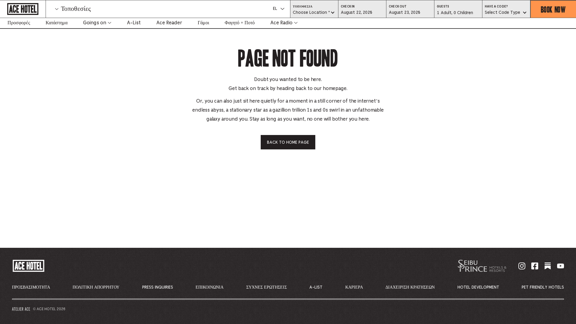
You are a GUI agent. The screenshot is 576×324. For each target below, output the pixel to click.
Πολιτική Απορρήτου (96, 287)
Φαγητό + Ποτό (240, 22)
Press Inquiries (157, 287)
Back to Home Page (288, 142)
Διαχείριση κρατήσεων (410, 287)
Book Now (553, 9)
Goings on (94, 22)
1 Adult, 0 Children (454, 14)
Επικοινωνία (210, 287)
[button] (362, 12)
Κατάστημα (57, 22)
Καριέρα (354, 287)
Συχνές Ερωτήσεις (266, 287)
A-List (134, 22)
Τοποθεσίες (76, 9)
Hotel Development (478, 287)
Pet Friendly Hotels (543, 287)
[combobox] (314, 13)
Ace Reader (169, 22)
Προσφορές (19, 22)
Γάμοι (203, 22)
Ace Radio (281, 22)
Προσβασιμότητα (31, 287)
